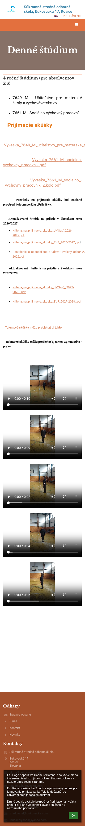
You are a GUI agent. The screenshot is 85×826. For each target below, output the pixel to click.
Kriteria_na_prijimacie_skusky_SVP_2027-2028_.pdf (47, 301)
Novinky (14, 734)
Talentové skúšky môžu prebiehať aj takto (33, 327)
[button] (56, 16)
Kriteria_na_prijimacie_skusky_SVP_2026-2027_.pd (46, 242)
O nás (13, 721)
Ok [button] (73, 815)
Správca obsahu (20, 714)
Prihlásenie (72, 16)
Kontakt (14, 728)
